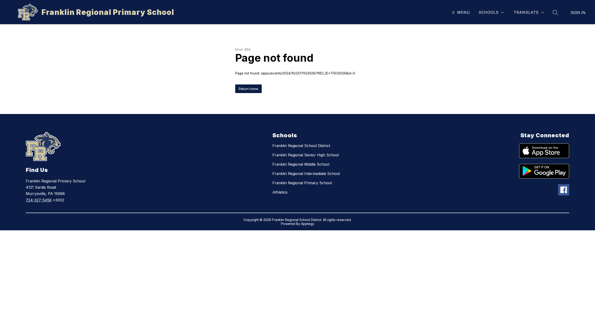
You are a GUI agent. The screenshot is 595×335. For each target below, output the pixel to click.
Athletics (280, 192)
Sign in (578, 12)
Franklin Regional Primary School (302, 183)
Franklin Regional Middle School (300, 164)
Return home (248, 89)
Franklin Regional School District (301, 145)
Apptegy (307, 224)
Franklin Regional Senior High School (305, 155)
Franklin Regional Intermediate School (306, 173)
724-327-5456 (39, 200)
